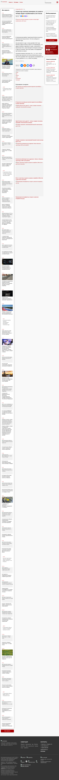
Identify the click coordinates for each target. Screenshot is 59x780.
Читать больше (51, 40)
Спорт (22, 747)
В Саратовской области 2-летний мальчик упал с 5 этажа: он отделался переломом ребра (51, 22)
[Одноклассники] (22, 16)
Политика (36, 744)
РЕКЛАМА (43, 751)
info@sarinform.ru (50, 52)
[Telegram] (24, 16)
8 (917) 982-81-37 (53, 49)
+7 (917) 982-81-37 (44, 745)
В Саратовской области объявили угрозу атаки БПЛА (50, 17)
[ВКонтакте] (21, 16)
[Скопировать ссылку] (27, 16)
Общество (23, 744)
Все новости (5, 10)
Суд (24, 9)
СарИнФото (26, 747)
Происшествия (28, 744)
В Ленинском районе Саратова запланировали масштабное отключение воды (51, 29)
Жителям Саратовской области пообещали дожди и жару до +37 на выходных (51, 35)
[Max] (47, 49)
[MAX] (26, 16)
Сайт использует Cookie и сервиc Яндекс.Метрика (9, 774)
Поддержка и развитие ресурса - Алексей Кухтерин (46, 762)
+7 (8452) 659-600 (44, 747)
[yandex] (26, 764)
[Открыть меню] (57, 2)
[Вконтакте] (26, 762)
